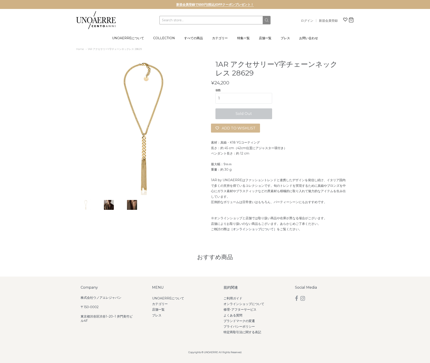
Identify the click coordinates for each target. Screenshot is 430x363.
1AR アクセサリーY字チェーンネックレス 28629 (115, 49)
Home (80, 49)
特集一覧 (243, 38)
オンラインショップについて (253, 229)
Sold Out (244, 114)
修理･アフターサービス (240, 309)
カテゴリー (220, 38)
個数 (218, 90)
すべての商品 (193, 38)
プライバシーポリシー (239, 326)
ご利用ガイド (233, 298)
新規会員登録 (328, 21)
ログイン (307, 21)
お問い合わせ (308, 38)
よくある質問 (233, 315)
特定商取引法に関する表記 (242, 332)
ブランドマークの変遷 (239, 321)
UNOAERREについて (128, 38)
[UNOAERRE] (96, 20)
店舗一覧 (265, 38)
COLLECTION (164, 38)
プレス (285, 38)
